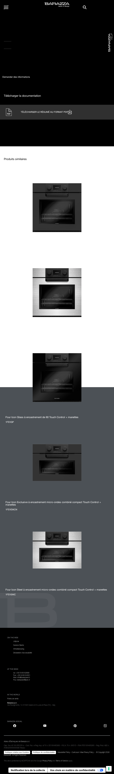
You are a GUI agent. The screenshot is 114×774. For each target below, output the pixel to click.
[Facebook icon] (17, 56)
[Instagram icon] (36, 56)
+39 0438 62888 (22, 673)
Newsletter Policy (64, 752)
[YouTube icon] (44, 725)
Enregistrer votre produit (20, 39)
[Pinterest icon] (75, 725)
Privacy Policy (47, 761)
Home (10, 19)
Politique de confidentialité (44, 752)
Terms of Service (62, 761)
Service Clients (18, 645)
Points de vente (12, 699)
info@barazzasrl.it (23, 677)
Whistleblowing (18, 649)
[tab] (16, 77)
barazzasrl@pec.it (23, 680)
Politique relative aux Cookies (17, 752)
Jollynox (16, 641)
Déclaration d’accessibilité (22, 653)
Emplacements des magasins (21, 46)
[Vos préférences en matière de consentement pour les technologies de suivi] (109, 769)
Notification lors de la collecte (28, 770)
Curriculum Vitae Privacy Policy (83, 752)
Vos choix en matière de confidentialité (72, 770)
